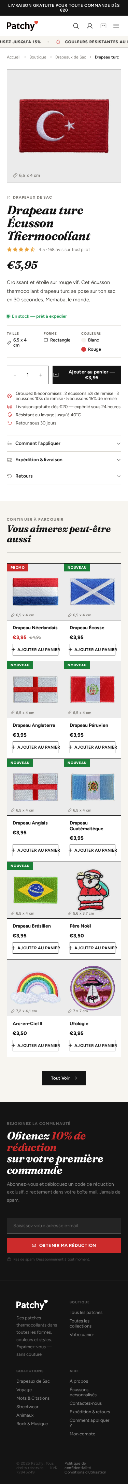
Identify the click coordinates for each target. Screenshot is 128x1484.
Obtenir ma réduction (67, 1245)
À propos (79, 1381)
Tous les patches (86, 1312)
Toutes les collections (80, 1323)
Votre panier (82, 1334)
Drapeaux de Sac (70, 57)
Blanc (93, 340)
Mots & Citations (32, 1398)
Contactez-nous (86, 1403)
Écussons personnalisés (83, 1392)
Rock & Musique (32, 1423)
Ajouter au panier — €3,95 (92, 375)
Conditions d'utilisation (85, 1472)
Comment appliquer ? (89, 1423)
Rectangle (60, 340)
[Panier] (103, 26)
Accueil (13, 57)
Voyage (24, 1389)
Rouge (94, 349)
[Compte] (90, 26)
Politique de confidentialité (78, 1465)
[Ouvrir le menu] (116, 26)
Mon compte (82, 1433)
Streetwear (27, 1406)
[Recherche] (76, 26)
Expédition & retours (90, 1411)
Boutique (37, 57)
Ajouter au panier (37, 649)
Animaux (24, 1415)
